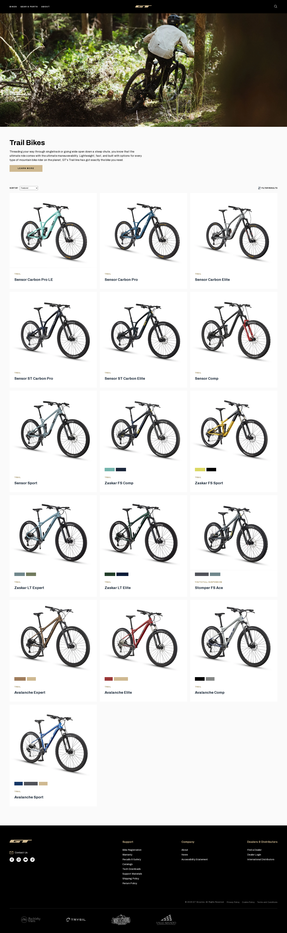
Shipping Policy (130, 878)
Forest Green (110, 574)
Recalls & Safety (131, 859)
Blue (18, 783)
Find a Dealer (254, 850)
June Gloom (19, 574)
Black (211, 469)
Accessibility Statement (194, 859)
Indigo (121, 469)
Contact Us (21, 852)
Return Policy (129, 883)
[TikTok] (32, 859)
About (45, 7)
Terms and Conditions (267, 902)
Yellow (200, 469)
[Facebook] (12, 859)
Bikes (13, 7)
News (184, 854)
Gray (43, 783)
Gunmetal (202, 574)
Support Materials (132, 874)
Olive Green (31, 574)
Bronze (20, 679)
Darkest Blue (122, 574)
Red (109, 679)
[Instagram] (18, 859)
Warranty (127, 854)
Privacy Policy (233, 902)
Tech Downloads (131, 869)
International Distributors (260, 859)
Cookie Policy (248, 902)
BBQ (31, 679)
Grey (210, 679)
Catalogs (127, 864)
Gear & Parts (29, 7)
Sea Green (110, 469)
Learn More (26, 168)
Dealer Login (254, 854)
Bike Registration (131, 850)
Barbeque (121, 679)
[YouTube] (25, 859)
